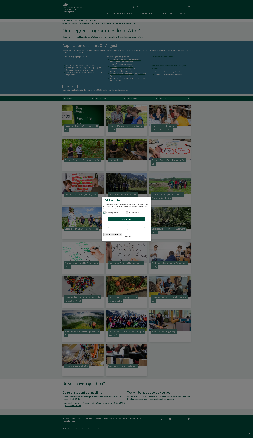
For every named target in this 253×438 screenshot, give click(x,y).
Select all (126, 219)
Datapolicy (129, 236)
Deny (127, 224)
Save (126, 229)
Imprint (123, 236)
